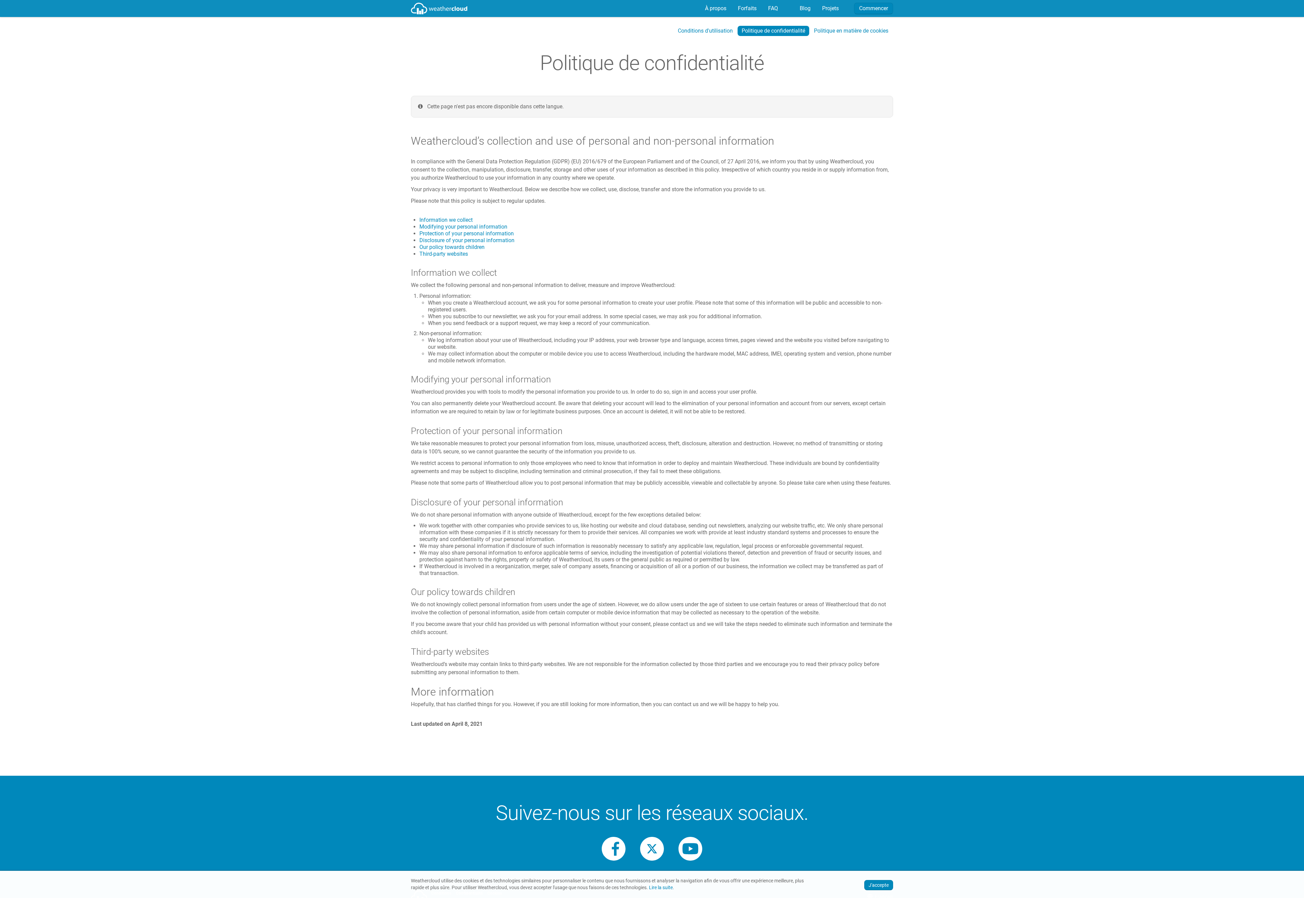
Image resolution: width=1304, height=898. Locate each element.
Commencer (873, 8)
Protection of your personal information (466, 233)
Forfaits (747, 8)
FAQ (772, 8)
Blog (804, 8)
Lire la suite (661, 888)
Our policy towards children (452, 247)
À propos (715, 8)
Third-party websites (443, 254)
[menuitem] (715, 8)
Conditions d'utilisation (705, 31)
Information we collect (446, 220)
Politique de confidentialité (773, 31)
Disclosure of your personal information (466, 240)
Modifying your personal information (463, 226)
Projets (830, 8)
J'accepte (879, 885)
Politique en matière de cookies (851, 31)
